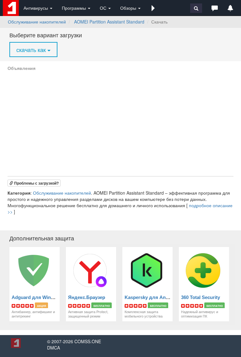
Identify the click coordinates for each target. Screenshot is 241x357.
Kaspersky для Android (151, 297)
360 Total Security (200, 297)
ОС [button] (104, 8)
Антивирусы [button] (36, 8)
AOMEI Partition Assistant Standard (109, 21)
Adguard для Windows (37, 297)
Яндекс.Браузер (86, 297)
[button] (153, 8)
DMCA (53, 347)
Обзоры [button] (128, 8)
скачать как (31, 49)
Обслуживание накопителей (37, 21)
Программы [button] (74, 8)
